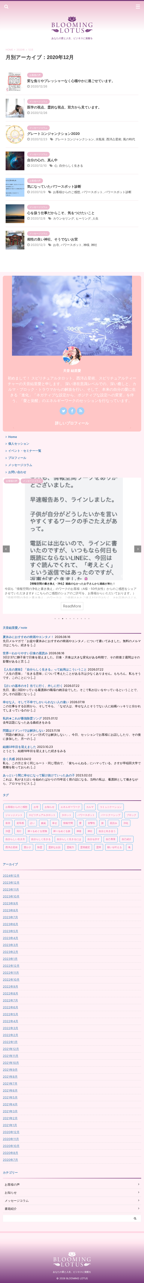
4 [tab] (66, 619)
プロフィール (17, 458)
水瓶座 (100, 139)
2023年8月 (10, 910)
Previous (6, 549)
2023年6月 (10, 924)
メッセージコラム (20, 465)
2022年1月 (10, 1042)
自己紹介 (126, 839)
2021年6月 (10, 1090)
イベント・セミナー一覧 (24, 451)
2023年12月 (11, 882)
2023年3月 (10, 945)
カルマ (90, 806)
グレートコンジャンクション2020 (53, 134)
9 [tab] (85, 619)
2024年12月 (11, 875)
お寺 (56, 245)
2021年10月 (11, 1063)
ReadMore (72, 606)
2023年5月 (10, 931)
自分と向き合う (107, 831)
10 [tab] (89, 619)
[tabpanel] (72, 546)
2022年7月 (10, 1000)
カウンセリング (63, 218)
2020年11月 (11, 1139)
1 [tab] (55, 619)
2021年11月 (10, 1056)
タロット (66, 814)
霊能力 (70, 847)
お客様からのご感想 (66, 192)
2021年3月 (10, 1111)
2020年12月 (11, 1132)
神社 (94, 245)
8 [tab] (81, 619)
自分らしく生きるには (69, 839)
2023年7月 (10, 917)
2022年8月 (10, 993)
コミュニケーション (111, 806)
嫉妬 (43, 822)
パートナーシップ (110, 814)
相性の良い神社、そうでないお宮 (52, 239)
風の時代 (129, 139)
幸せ (54, 822)
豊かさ (27, 847)
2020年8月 (10, 1153)
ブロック (131, 814)
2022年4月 (10, 1021)
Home (12, 437)
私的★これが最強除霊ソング (22, 718)
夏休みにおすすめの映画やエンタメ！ (28, 637)
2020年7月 (10, 1160)
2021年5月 (10, 1097)
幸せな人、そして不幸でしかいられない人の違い (36, 702)
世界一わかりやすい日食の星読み (25, 653)
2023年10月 (11, 896)
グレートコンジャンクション (74, 139)
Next (137, 549)
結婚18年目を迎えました (19, 746)
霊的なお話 (54, 847)
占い (32, 822)
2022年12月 (11, 966)
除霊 (39, 847)
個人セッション (18, 443)
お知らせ (49, 806)
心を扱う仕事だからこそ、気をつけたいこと (61, 213)
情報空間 (68, 822)
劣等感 (20, 822)
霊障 (98, 847)
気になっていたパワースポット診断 (54, 186)
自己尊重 (111, 839)
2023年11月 (11, 889)
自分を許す (93, 839)
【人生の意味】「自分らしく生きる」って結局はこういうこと (45, 669)
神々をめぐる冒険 (37, 831)
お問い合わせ (17, 472)
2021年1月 (10, 1125)
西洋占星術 (113, 139)
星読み (113, 822)
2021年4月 (10, 1104)
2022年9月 (10, 986)
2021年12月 (11, 1049)
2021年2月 (10, 1118)
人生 (95, 218)
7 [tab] (78, 619)
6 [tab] (74, 619)
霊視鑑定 (85, 847)
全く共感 (9, 759)
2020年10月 (11, 1146)
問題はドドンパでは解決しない (24, 730)
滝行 (18, 831)
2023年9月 (10, 903)
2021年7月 (10, 1083)
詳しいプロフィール (72, 423)
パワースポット (92, 192)
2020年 (20, 49)
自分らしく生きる (71, 165)
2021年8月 (10, 1076)
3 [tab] (62, 619)
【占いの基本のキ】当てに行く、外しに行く (33, 685)
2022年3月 (10, 1028)
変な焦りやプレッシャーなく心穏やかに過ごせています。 (71, 81)
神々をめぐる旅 (61, 831)
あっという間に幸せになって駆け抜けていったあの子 (39, 775)
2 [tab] (59, 619)
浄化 (125, 822)
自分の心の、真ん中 (42, 160)
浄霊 (7, 831)
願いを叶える (114, 847)
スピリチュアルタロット (42, 814)
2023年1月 (10, 959)
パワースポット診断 (117, 192)
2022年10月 (11, 979)
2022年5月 (10, 1014)
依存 (7, 822)
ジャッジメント (13, 814)
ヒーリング (83, 218)
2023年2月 (10, 952)
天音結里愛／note (15, 627)
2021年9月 (10, 1070)
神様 (86, 245)
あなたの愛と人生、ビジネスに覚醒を (72, 1271)
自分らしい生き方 (15, 839)
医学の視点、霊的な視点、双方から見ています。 (64, 107)
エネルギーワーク (70, 806)
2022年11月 (11, 973)
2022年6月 (10, 1007)
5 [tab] (70, 619)
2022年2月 (10, 1035)
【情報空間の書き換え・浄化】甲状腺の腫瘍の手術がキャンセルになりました (72, 583)
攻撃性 (91, 822)
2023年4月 (10, 938)
